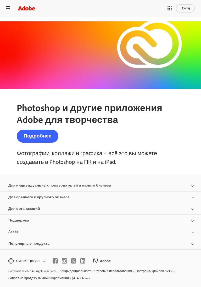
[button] (169, 8)
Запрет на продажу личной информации (38, 278)
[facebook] (55, 261)
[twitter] (73, 261)
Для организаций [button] (24, 208)
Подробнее (38, 136)
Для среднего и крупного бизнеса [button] (39, 197)
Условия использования (114, 271)
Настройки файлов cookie (154, 271)
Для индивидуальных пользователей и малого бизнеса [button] (59, 185)
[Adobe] (26, 8)
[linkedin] (82, 261)
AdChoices (83, 278)
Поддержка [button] (18, 220)
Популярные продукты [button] (29, 243)
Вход (185, 8)
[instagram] (64, 261)
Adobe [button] (13, 232)
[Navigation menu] (8, 8)
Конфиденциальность (76, 271)
